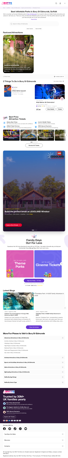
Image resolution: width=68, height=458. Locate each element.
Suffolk (8, 7)
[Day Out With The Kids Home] (6, 3)
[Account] (60, 3)
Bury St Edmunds (16, 7)
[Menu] (65, 3)
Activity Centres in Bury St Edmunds (14, 341)
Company (7, 446)
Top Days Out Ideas (10, 434)
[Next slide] (61, 263)
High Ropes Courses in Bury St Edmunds (15, 345)
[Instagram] (20, 429)
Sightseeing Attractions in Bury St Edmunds (17, 372)
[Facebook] (4, 429)
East (4, 7)
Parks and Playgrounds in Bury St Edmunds (16, 350)
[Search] (56, 3)
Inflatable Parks (36, 7)
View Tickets (30, 28)
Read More (34, 19)
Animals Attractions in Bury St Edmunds (15, 357)
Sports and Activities (26, 7)
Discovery (7, 440)
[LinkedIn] (9, 429)
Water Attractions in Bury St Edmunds (15, 367)
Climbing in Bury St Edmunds (12, 343)
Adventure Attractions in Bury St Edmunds (16, 338)
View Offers (38, 28)
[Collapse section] (62, 338)
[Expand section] (62, 358)
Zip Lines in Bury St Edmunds (12, 352)
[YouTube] (25, 429)
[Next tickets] (66, 135)
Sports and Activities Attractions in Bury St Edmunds (19, 362)
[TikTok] (15, 429)
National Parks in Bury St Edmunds (13, 348)
